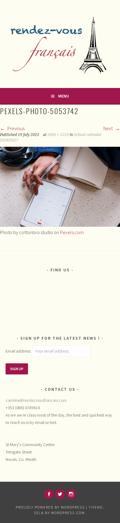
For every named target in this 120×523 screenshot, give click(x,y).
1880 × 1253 (58, 135)
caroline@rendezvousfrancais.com (36, 400)
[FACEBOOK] (49, 494)
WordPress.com (68, 512)
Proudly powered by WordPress (50, 507)
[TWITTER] (60, 494)
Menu (63, 96)
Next (108, 128)
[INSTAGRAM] (71, 494)
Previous (15, 128)
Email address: (19, 351)
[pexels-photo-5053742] (60, 225)
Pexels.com (72, 232)
